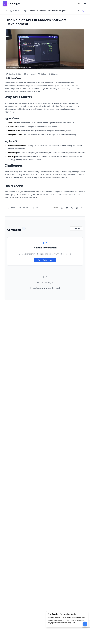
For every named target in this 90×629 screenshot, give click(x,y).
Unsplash (28, 68)
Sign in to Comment (45, 260)
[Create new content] (85, 624)
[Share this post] (79, 11)
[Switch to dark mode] (83, 11)
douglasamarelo (18, 68)
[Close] (86, 613)
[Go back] (7, 11)
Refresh (78, 228)
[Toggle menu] (85, 3)
